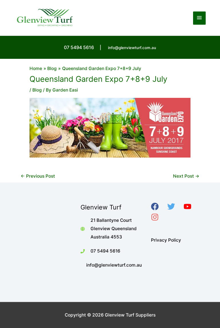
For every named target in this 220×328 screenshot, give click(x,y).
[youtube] (191, 206)
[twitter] (174, 206)
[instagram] (158, 217)
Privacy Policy (166, 240)
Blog (37, 90)
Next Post (186, 176)
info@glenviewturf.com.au (132, 47)
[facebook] (158, 206)
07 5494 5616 (105, 251)
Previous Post (38, 176)
